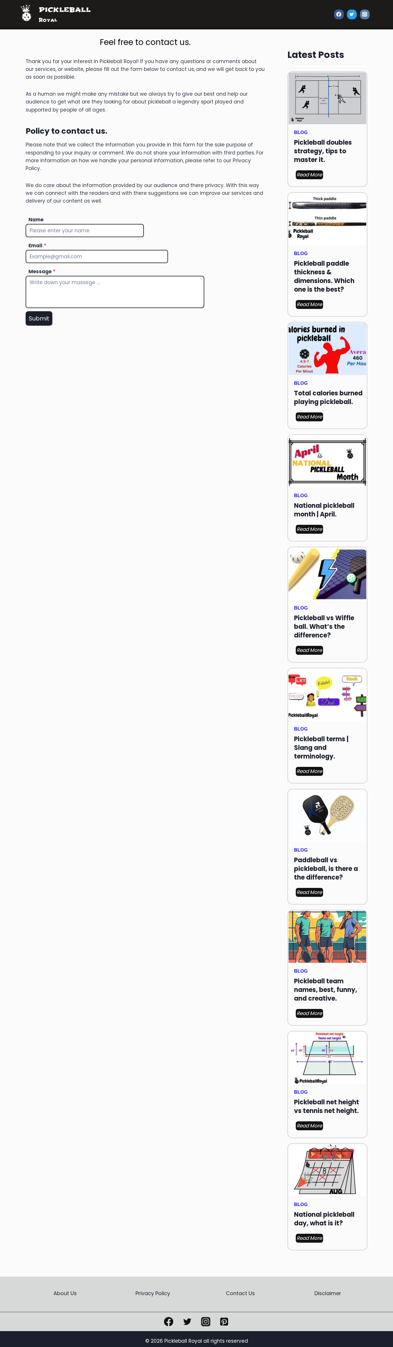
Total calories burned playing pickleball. (328, 397)
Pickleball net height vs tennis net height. (326, 1106)
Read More (310, 175)
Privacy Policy (153, 1293)
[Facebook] (339, 14)
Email (37, 245)
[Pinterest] (224, 1321)
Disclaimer (327, 1293)
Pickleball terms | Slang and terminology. (321, 748)
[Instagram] (365, 14)
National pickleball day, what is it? (324, 1219)
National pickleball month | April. (324, 510)
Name (35, 219)
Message (42, 271)
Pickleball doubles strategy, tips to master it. (323, 151)
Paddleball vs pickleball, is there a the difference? (326, 869)
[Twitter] (352, 14)
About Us (65, 1293)
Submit (39, 318)
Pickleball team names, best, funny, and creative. (325, 990)
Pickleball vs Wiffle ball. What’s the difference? (324, 627)
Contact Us (240, 1293)
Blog (301, 132)
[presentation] (327, 98)
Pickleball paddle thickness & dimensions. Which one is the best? (324, 276)
